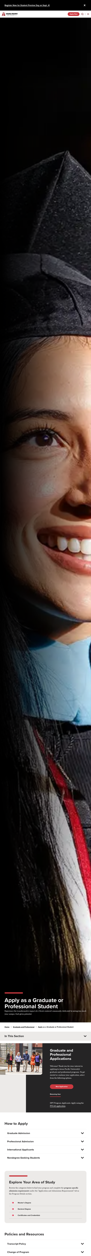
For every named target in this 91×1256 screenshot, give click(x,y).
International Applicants (20, 1149)
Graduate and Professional (23, 1027)
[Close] (84, 5)
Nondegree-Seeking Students (23, 1158)
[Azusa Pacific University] (10, 14)
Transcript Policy (16, 1244)
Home (7, 1027)
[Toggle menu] (88, 14)
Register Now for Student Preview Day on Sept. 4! (27, 5)
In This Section (14, 1036)
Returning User (55, 1094)
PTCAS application (57, 1105)
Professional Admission (20, 1141)
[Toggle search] (82, 14)
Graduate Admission (18, 1133)
